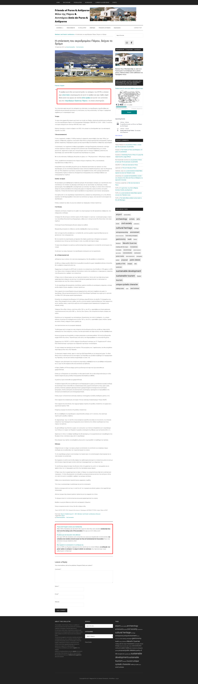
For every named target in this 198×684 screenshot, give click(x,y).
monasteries (133, 247)
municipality (118, 250)
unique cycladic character (127, 284)
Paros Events (88, 642)
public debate (135, 260)
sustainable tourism (125, 276)
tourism (119, 280)
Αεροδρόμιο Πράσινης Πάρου (76, 101)
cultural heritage (124, 228)
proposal (124, 260)
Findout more (118, 88)
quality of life (120, 264)
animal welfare (127, 214)
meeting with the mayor (122, 247)
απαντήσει (66, 95)
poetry (117, 260)
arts (138, 219)
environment (134, 232)
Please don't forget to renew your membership (69, 527)
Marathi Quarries (130, 243)
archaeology (121, 219)
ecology (136, 228)
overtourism (137, 253)
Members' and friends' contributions (64, 34)
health (129, 239)
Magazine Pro (92, 678)
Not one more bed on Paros (130, 165)
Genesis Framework (103, 678)
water (127, 288)
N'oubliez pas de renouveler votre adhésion (68, 535)
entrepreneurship (122, 232)
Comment (58, 569)
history (135, 239)
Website (57, 602)
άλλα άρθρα (86, 98)
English (62, 85)
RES (135, 263)
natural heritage (127, 250)
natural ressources (137, 250)
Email (57, 594)
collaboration (136, 223)
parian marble (120, 256)
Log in (117, 678)
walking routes (120, 288)
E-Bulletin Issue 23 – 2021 (71, 514)
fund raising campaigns (131, 235)
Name (57, 586)
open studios (118, 253)
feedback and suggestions (74, 654)
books (117, 223)
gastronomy (121, 239)
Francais (57, 85)
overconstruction (127, 253)
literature (118, 243)
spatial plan (119, 267)
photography (139, 256)
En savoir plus (126, 88)
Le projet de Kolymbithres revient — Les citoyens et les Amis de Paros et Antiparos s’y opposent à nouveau (129, 178)
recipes (130, 264)
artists (131, 219)
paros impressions (130, 256)
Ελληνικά (98, 514)
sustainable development (128, 271)
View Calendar (118, 135)
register (75, 647)
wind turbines (134, 288)
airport (63, 515)
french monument (119, 235)
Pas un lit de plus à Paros (129, 168)
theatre (139, 276)
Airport (62, 514)
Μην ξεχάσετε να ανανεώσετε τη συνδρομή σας (70, 545)
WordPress (112, 678)
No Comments (80, 47)
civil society (126, 223)
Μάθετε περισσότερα (137, 88)
